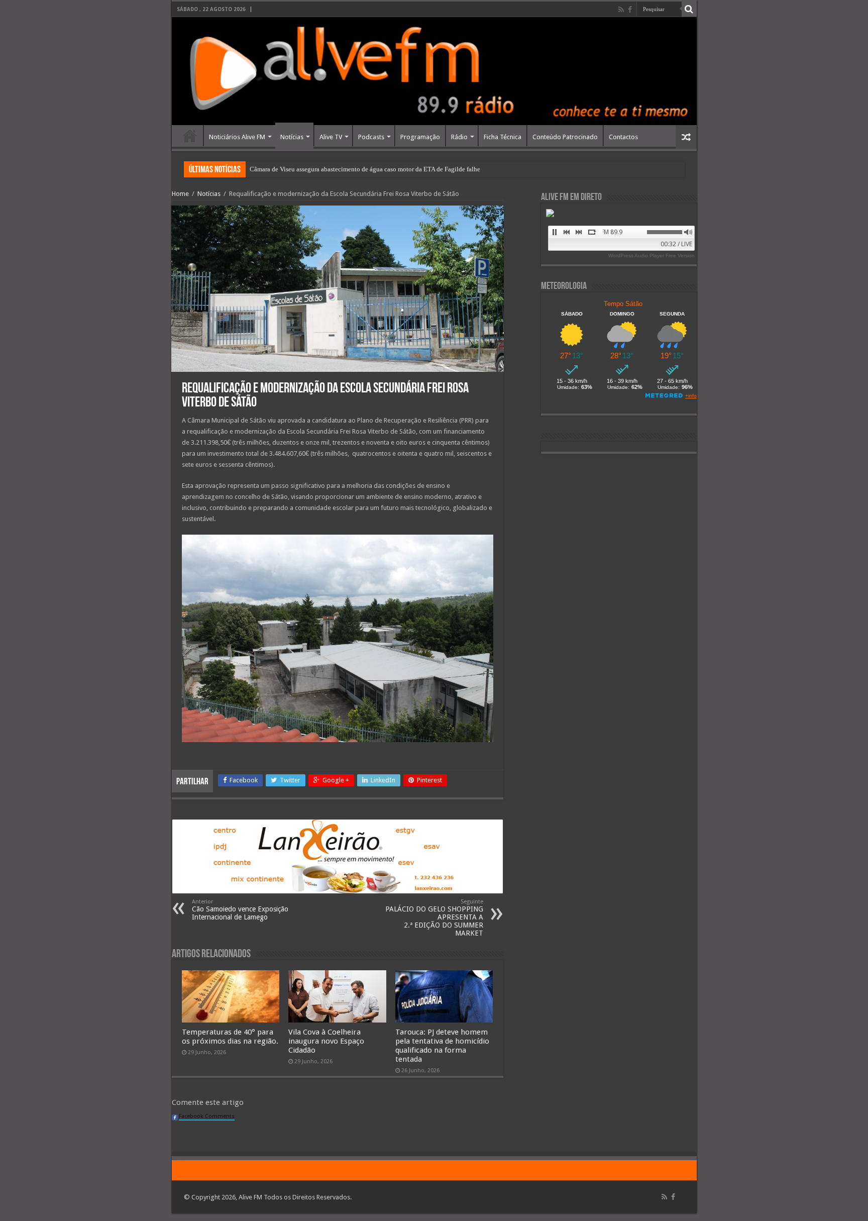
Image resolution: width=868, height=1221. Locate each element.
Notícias (291, 137)
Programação (420, 137)
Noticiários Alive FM (237, 137)
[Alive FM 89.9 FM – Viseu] (434, 71)
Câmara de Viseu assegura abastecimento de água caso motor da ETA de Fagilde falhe (365, 169)
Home (190, 135)
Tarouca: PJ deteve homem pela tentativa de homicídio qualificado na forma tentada (442, 1046)
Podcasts (371, 137)
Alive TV (330, 137)
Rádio (459, 137)
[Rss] (621, 10)
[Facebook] (630, 10)
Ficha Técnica (502, 137)
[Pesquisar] (689, 9)
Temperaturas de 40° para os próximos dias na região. (230, 1037)
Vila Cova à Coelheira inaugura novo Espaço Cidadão (326, 1041)
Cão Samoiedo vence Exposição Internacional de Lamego (240, 909)
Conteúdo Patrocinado (565, 137)
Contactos (623, 137)
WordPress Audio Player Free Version (651, 255)
